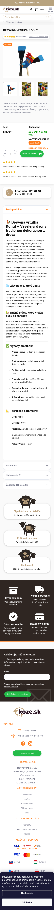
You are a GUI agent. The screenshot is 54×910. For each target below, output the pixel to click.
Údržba (27, 799)
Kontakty (27, 825)
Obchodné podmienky (27, 829)
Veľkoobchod (27, 804)
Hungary (42, 862)
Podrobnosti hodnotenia (38, 37)
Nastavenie (27, 893)
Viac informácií (32, 886)
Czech (16, 871)
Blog (27, 813)
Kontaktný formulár (27, 753)
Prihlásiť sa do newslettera (17, 694)
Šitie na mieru (27, 808)
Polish (42, 871)
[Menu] (50, 9)
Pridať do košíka (29, 154)
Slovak (17, 862)
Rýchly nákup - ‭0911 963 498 (28, 191)
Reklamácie (27, 794)
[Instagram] (29, 743)
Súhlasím (27, 902)
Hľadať (47, 17)
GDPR (27, 834)
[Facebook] (22, 743)
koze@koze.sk (29, 730)
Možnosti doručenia (38, 148)
